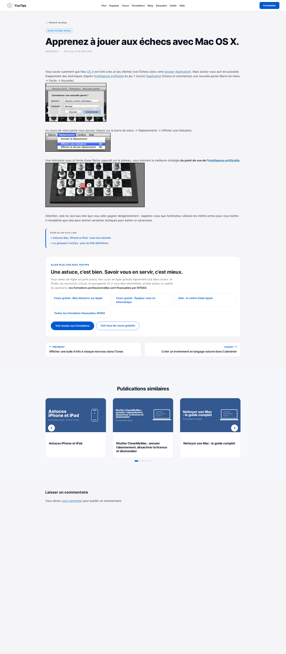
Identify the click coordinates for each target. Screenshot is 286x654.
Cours (125, 5)
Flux (104, 5)
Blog (150, 5)
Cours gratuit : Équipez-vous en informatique (135, 300)
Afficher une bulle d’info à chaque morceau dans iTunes (86, 349)
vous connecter (72, 501)
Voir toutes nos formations (72, 325)
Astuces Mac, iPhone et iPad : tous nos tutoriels (82, 237)
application (154, 76)
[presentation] (76, 418)
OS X (90, 71)
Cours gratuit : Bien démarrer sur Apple (78, 298)
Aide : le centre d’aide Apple (195, 298)
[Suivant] (234, 428)
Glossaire (161, 5)
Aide (182, 5)
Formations (138, 5)
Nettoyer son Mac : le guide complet (209, 443)
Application (182, 71)
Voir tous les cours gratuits (118, 325)
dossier (169, 71)
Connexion (269, 5)
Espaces (114, 5)
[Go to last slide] (51, 428)
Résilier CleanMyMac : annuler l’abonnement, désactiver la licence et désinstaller (141, 447)
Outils (173, 5)
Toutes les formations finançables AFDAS (79, 313)
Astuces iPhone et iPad (65, 443)
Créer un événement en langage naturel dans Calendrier (199, 349)
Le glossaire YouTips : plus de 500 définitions (80, 243)
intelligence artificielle (109, 76)
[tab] (136, 461)
